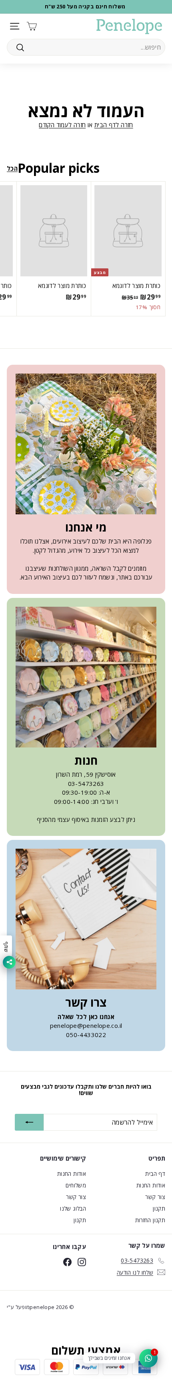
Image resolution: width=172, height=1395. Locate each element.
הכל (12, 168)
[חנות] (86, 677)
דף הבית (155, 1173)
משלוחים (76, 1185)
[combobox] (86, 47)
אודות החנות (150, 1185)
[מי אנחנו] (86, 444)
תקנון (159, 1208)
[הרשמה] (29, 1122)
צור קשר (155, 1197)
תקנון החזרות (150, 1220)
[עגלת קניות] (31, 26)
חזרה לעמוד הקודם (62, 125)
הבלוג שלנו (73, 1208)
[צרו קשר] (86, 919)
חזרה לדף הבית (113, 125)
